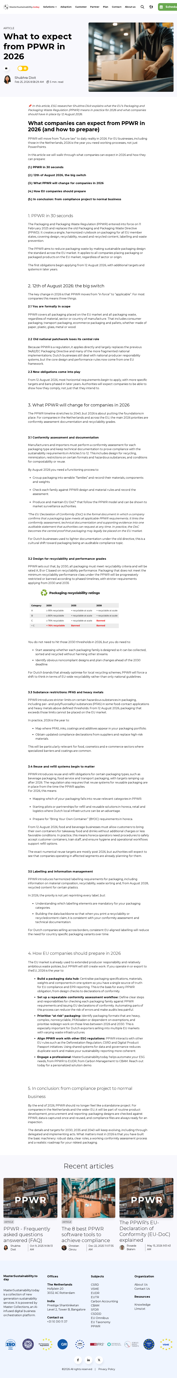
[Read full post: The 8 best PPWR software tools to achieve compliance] (88, 1198)
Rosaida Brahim (131, 1247)
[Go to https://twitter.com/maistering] (99, 1360)
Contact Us (142, 1288)
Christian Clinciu (74, 1247)
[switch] (23, 68)
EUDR (95, 1293)
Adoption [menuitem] (66, 7)
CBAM (95, 1305)
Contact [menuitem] (116, 7)
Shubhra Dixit (25, 78)
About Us (140, 1284)
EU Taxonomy (100, 1322)
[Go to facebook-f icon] (78, 1360)
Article (8, 28)
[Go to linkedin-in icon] (88, 1360)
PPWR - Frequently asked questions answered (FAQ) (26, 1234)
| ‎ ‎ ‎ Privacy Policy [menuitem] (105, 1369)
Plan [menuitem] (105, 7)
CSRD (95, 1284)
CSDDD (96, 1313)
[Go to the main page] (21, 7)
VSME (95, 1289)
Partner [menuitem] (94, 7)
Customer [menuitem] (81, 7)
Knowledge (142, 1304)
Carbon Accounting (104, 1301)
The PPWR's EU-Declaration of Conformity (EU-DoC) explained (144, 1231)
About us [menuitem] (130, 7)
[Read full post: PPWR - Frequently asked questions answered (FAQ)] (30, 1198)
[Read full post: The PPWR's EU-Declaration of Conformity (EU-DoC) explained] (146, 1198)
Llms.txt (139, 1308)
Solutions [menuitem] (48, 7)
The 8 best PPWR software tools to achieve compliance (86, 1234)
